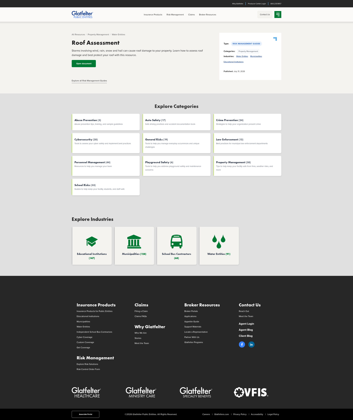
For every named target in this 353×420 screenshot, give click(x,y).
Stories (138, 338)
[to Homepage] (87, 14)
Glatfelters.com (221, 414)
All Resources (78, 34)
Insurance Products (153, 14)
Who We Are (141, 332)
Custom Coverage (85, 342)
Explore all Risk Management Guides (89, 80)
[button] (242, 344)
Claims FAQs (141, 316)
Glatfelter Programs (193, 342)
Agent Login (246, 324)
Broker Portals (191, 311)
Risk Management (175, 14)
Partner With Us (191, 337)
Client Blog (246, 336)
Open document (83, 63)
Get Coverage (83, 347)
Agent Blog (246, 330)
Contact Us (265, 14)
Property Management (98, 34)
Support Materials (192, 326)
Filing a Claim (141, 311)
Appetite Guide (191, 321)
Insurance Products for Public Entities (94, 311)
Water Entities (118, 34)
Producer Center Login (257, 3)
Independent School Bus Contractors (94, 331)
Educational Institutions (234, 61)
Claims (191, 14)
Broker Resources (207, 14)
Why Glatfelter (237, 3)
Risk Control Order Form (88, 369)
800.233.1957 (276, 3)
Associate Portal (85, 414)
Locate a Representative (196, 331)
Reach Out (244, 311)
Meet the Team (142, 343)
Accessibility (257, 414)
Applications (190, 316)
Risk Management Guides (246, 43)
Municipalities (256, 56)
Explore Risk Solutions (87, 364)
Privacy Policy (240, 414)
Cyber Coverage (84, 337)
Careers (206, 414)
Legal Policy (273, 414)
